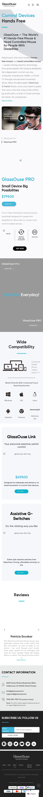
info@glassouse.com (14, 691)
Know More (29, 204)
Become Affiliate (29, 766)
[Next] (38, 640)
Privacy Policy (13, 782)
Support (38, 765)
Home (4, 765)
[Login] (28, 5)
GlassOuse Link (21, 436)
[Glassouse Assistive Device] (9, 4)
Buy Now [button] (21, 491)
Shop (9, 765)
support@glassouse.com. (17, 705)
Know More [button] (8, 268)
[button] (37, 5)
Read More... (21, 660)
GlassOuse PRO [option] (10, 142)
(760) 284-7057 (12, 699)
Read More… (7, 100)
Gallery (21, 765)
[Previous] (4, 640)
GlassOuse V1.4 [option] (10, 138)
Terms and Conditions (27, 782)
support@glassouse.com (16, 694)
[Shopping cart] (32, 5)
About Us (14, 766)
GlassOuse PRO (32, 320)
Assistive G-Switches (21, 516)
